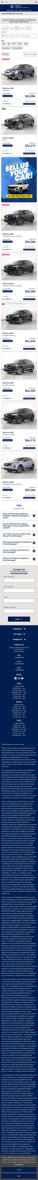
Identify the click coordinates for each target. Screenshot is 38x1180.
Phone (5, 597)
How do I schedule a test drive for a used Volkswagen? (16, 551)
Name (9, 576)
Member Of (18, 639)
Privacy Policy (18, 1164)
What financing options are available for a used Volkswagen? (17, 543)
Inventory (17, 629)
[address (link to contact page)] (2, 2)
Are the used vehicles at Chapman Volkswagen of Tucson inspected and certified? (16, 526)
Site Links (17, 634)
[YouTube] (22, 678)
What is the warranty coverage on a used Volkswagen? (16, 559)
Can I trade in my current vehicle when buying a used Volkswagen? (17, 535)
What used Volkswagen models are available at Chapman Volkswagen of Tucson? (16, 516)
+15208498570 (19, 657)
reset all (3, 32)
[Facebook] (15, 678)
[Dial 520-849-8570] (6, 2)
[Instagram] (18, 678)
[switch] (36, 2)
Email (9, 587)
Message (10, 607)
